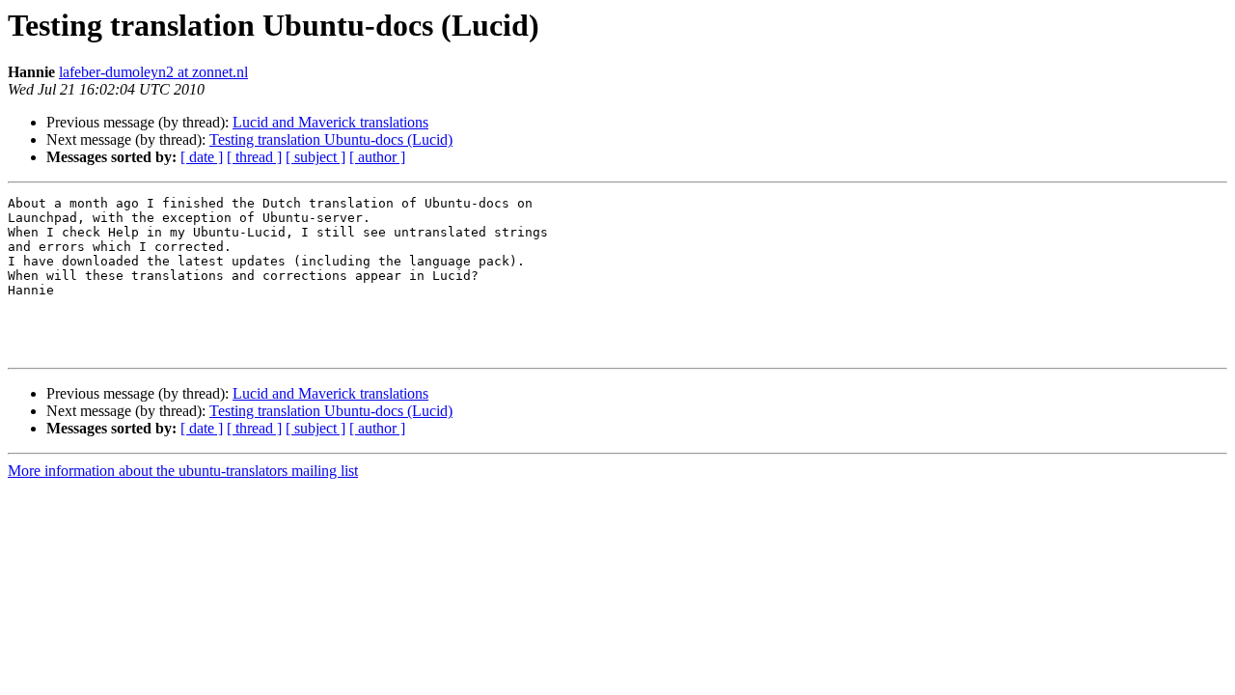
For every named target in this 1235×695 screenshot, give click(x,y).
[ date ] (201, 157)
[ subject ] (315, 157)
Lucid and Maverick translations (330, 122)
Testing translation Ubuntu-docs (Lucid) (331, 139)
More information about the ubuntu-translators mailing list (183, 470)
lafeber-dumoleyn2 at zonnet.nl (153, 72)
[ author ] (377, 157)
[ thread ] (254, 157)
